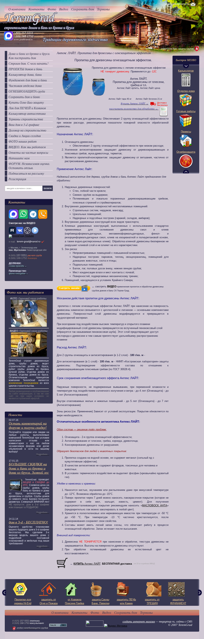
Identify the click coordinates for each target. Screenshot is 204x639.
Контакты (36, 9)
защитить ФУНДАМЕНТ (178, 601)
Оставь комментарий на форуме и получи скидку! (28, 425)
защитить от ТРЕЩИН (152, 601)
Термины (103, 9)
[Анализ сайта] (58, 625)
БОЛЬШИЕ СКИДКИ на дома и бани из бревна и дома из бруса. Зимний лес (29, 468)
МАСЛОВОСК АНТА (154, 505)
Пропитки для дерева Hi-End (22, 601)
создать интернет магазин (139, 621)
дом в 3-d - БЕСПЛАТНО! (28, 522)
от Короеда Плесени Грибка (74, 601)
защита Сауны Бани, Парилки (100, 601)
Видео (63, 9)
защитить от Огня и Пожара (49, 601)
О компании (17, 9)
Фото (51, 9)
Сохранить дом (82, 9)
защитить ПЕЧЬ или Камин (126, 601)
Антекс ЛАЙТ (87, 563)
